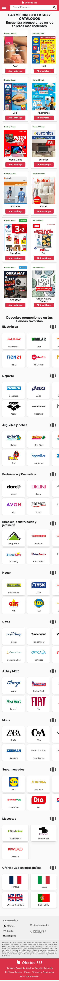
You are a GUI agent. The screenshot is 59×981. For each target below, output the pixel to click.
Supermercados (41, 925)
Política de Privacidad (29, 976)
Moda (10, 931)
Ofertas (11, 926)
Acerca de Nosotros (25, 968)
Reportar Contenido (44, 968)
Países (27, 972)
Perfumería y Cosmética (39, 932)
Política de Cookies (13, 972)
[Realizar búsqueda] (54, 7)
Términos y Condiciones (43, 972)
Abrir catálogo (15, 71)
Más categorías (9, 936)
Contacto (10, 968)
